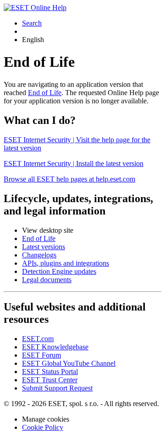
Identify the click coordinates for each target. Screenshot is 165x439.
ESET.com (38, 339)
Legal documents (47, 280)
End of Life (44, 92)
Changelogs (39, 255)
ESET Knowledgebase (55, 347)
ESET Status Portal (50, 371)
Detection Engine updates (59, 271)
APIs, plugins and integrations (65, 263)
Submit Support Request (57, 388)
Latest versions (43, 247)
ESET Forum (41, 355)
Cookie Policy (42, 427)
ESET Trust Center (49, 380)
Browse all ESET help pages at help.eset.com (69, 179)
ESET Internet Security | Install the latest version (73, 163)
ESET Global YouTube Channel (69, 363)
